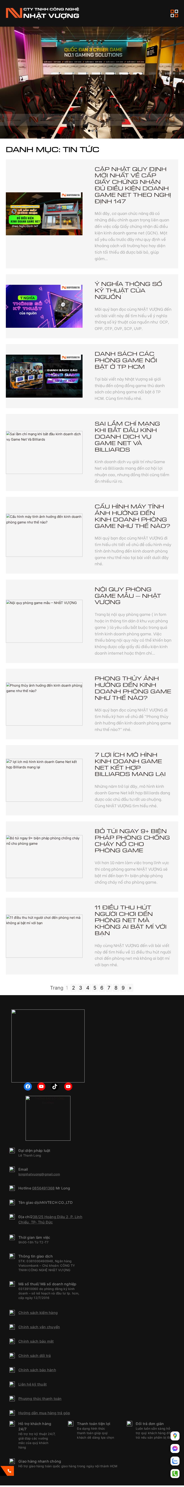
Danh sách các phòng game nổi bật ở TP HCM (126, 360)
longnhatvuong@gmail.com (39, 1174)
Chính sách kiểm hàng (38, 1312)
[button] (89, 131)
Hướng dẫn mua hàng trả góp (44, 1413)
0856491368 (43, 1188)
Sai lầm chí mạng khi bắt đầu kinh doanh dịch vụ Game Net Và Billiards (127, 437)
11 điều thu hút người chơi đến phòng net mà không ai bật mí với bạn (130, 920)
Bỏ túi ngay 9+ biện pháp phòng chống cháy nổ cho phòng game (132, 841)
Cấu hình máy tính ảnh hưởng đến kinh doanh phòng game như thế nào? (132, 516)
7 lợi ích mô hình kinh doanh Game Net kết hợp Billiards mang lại (130, 765)
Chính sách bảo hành (37, 1370)
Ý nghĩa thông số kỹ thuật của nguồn (128, 290)
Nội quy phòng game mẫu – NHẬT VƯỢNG (128, 596)
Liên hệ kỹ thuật (32, 1384)
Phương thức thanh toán (40, 1398)
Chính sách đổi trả (34, 1355)
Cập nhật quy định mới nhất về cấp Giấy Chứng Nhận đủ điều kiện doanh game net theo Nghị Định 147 (133, 185)
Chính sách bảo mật (36, 1341)
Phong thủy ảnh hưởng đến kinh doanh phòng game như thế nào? (133, 688)
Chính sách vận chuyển (39, 1327)
